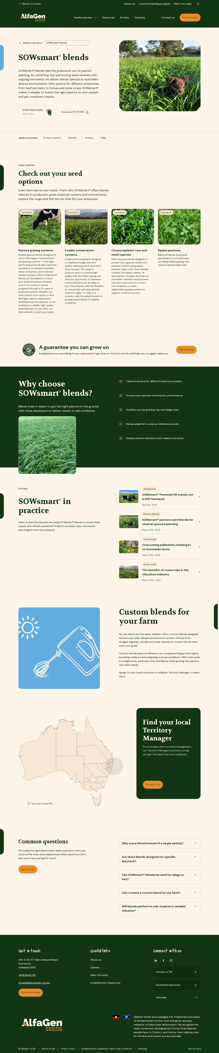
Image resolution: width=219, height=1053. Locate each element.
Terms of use (48, 1048)
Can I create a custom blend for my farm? (151, 893)
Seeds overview (32, 43)
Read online (28, 113)
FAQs (103, 137)
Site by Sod (194, 1048)
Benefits (73, 137)
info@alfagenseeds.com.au (34, 982)
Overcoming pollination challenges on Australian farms (166, 547)
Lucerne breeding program (154, 3)
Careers (95, 967)
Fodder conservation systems (79, 252)
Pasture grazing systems (35, 250)
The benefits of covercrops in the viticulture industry (165, 572)
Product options (52, 137)
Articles (89, 137)
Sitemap (142, 1048)
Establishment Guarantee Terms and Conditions (106, 1048)
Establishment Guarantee (105, 982)
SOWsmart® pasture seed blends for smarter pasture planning (167, 522)
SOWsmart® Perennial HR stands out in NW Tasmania (167, 497)
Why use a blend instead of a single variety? (152, 843)
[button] (86, 17)
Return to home (31, 3)
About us (129, 3)
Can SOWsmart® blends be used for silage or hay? (153, 877)
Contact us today (30, 992)
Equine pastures (169, 250)
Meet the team (183, 3)
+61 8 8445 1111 (26, 975)
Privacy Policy (68, 1048)
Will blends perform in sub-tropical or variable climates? (154, 908)
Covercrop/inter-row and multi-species (129, 252)
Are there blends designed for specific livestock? (149, 859)
